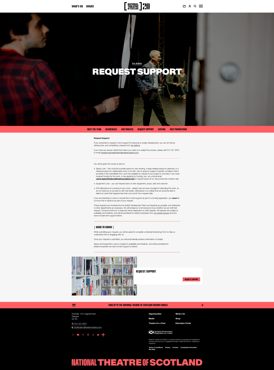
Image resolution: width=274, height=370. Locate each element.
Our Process (127, 129)
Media (151, 318)
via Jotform (135, 145)
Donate (90, 6)
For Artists (137, 63)
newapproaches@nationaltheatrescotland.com (120, 153)
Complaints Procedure (189, 347)
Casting (161, 129)
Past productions (178, 129)
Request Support (146, 129)
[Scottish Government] (175, 332)
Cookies (175, 347)
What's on (77, 6)
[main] (137, 155)
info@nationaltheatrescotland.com (87, 327)
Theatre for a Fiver (157, 323)
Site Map (152, 349)
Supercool (152, 343)
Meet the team (94, 129)
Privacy (167, 347)
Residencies (111, 129)
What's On (180, 314)
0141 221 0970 (79, 323)
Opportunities (155, 314)
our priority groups (161, 213)
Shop (178, 318)
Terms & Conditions (156, 347)
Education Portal (183, 323)
